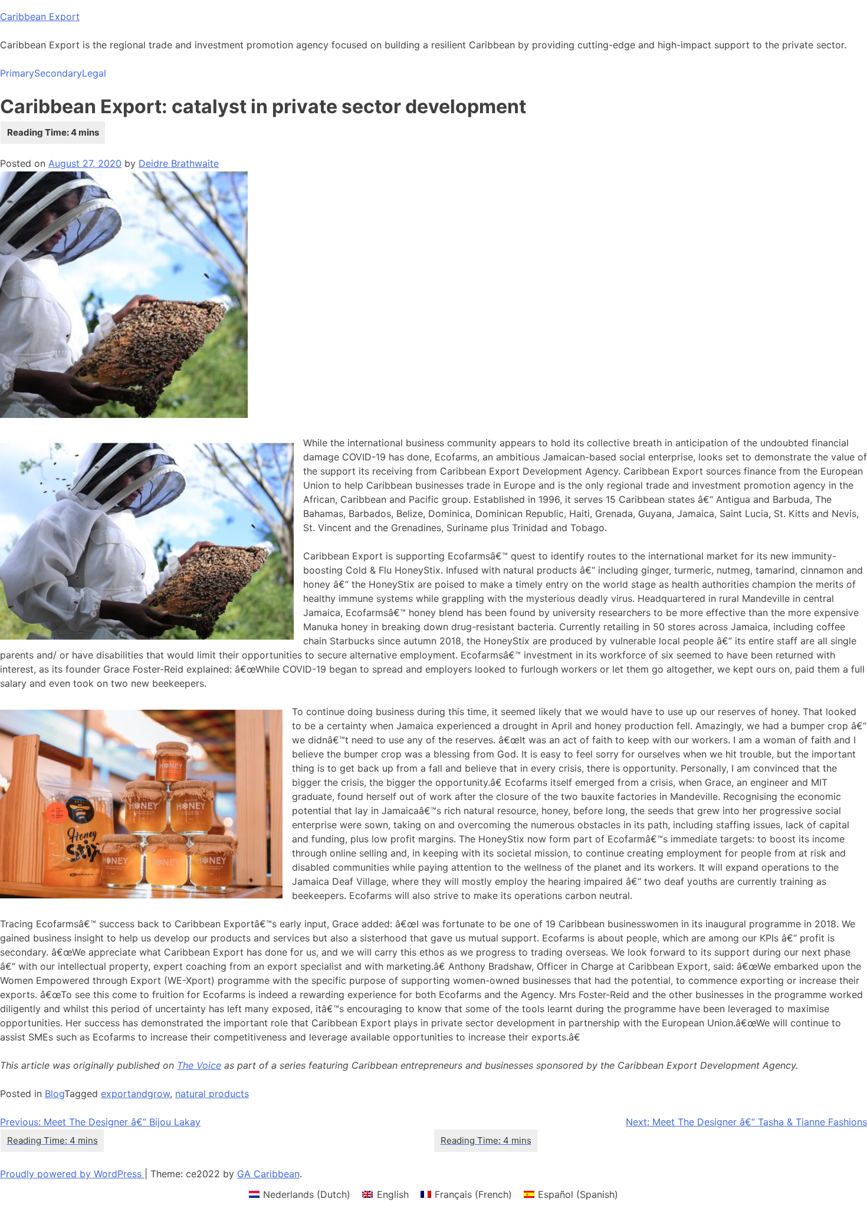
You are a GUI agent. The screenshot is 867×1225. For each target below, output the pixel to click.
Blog (54, 1093)
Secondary (58, 73)
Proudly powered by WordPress (72, 1174)
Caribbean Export (40, 16)
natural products (212, 1093)
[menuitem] (299, 1194)
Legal (94, 73)
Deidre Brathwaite (179, 163)
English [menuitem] (393, 1194)
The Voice (199, 1065)
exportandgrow (135, 1093)
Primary (17, 73)
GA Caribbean (268, 1174)
